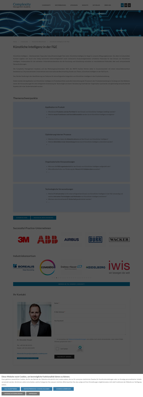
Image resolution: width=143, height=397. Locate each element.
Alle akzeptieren (10, 389)
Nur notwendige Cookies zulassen (36, 389)
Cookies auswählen (63, 389)
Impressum (33, 393)
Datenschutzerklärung (13, 393)
